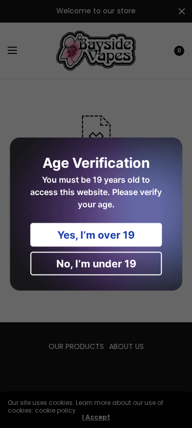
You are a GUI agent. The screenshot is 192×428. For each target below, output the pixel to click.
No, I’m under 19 (96, 264)
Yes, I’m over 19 (96, 235)
